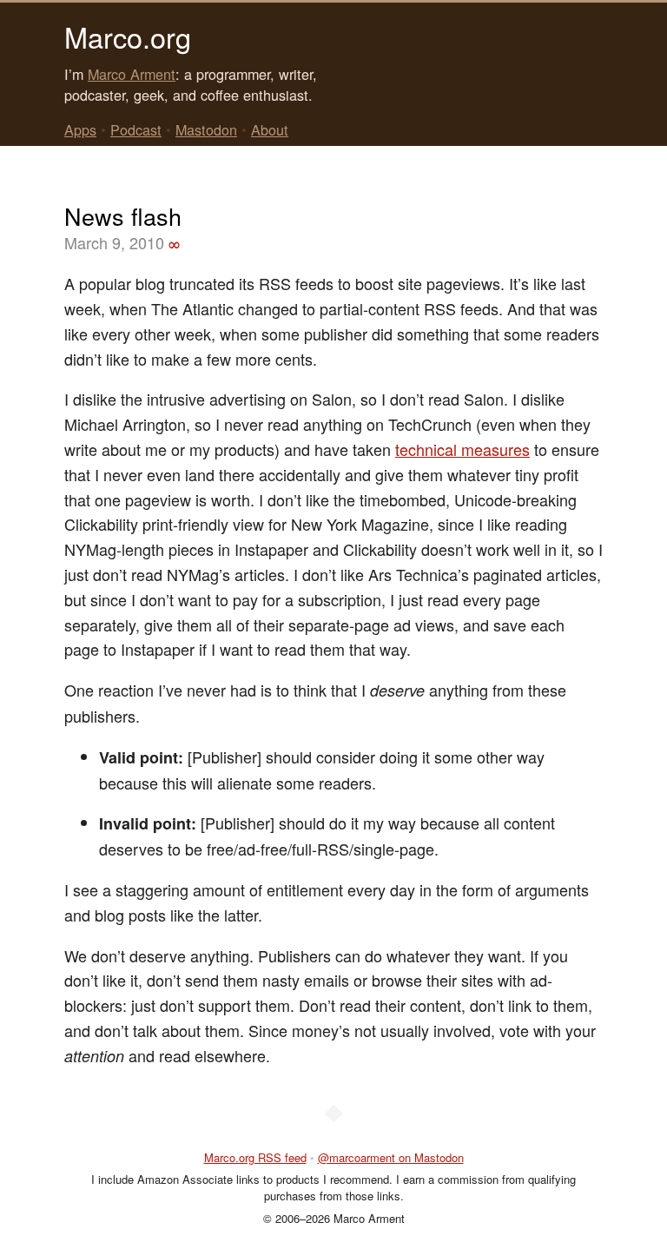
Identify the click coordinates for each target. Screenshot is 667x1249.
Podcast (136, 129)
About (269, 129)
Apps (80, 129)
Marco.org (127, 36)
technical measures (462, 449)
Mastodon (206, 129)
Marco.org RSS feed (255, 1157)
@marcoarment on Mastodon (391, 1157)
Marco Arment (131, 73)
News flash (123, 216)
